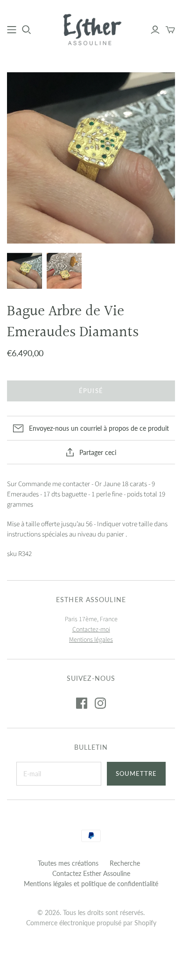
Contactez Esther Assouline (91, 873)
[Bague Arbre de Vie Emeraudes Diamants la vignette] (24, 271)
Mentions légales (91, 639)
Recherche (125, 863)
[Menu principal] (11, 29)
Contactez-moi (91, 629)
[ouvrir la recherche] (26, 29)
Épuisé (91, 390)
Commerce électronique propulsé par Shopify (91, 923)
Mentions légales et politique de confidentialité (91, 884)
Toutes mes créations (68, 863)
